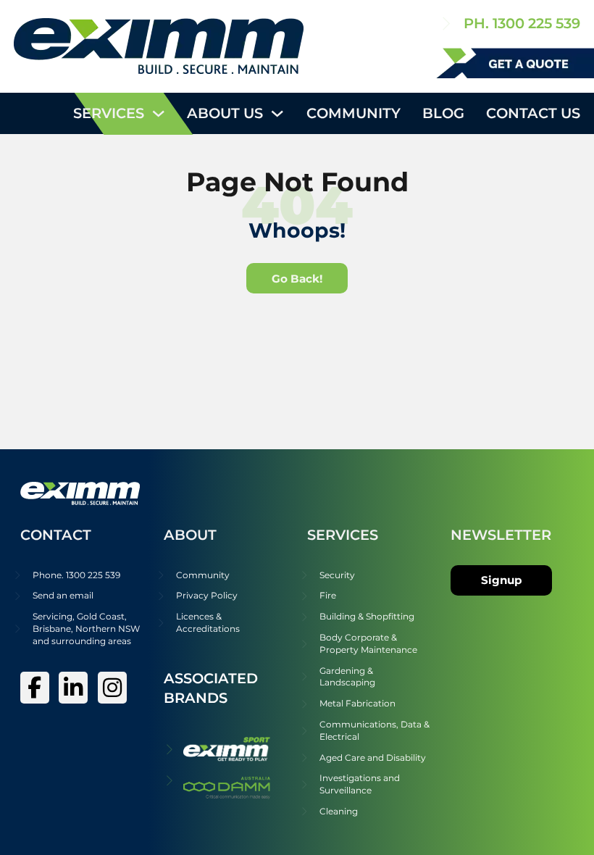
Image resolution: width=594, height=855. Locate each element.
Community (353, 113)
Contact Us (533, 113)
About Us (225, 113)
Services (108, 113)
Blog (443, 113)
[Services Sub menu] (158, 113)
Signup (501, 580)
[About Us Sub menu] (277, 113)
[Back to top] (543, 811)
